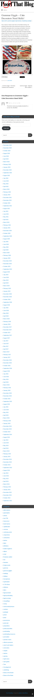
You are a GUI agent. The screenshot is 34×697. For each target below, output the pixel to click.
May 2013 (5, 478)
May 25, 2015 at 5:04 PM (14, 103)
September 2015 (7, 401)
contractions (6, 537)
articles (5, 515)
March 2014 (6, 451)
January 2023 (6, 167)
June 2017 (6, 343)
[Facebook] (32, 3)
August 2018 (6, 305)
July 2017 (5, 340)
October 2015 (6, 398)
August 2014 (6, 437)
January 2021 (6, 227)
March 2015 (6, 418)
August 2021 (6, 208)
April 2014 (5, 448)
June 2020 (6, 244)
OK (29, 135)
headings (5, 573)
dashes (5, 540)
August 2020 (6, 238)
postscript (5, 623)
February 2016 (7, 387)
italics (4, 590)
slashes (5, 653)
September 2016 (7, 368)
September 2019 (7, 269)
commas (5, 529)
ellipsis (5, 551)
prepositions (6, 625)
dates (4, 543)
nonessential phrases (8, 606)
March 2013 (6, 484)
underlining (6, 670)
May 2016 (5, 379)
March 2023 (6, 161)
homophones (6, 579)
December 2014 (7, 426)
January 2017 (6, 357)
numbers (5, 609)
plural (4, 617)
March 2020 (6, 252)
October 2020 (6, 233)
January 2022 (6, 194)
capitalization (6, 526)
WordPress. (25, 693)
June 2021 (6, 214)
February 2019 (7, 288)
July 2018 (5, 307)
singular (5, 650)
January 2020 (6, 258)
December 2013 (7, 459)
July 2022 (5, 178)
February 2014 (7, 453)
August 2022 (6, 175)
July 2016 (5, 374)
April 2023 (5, 159)
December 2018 (7, 294)
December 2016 (7, 360)
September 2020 (7, 236)
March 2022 (6, 189)
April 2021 (5, 219)
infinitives (5, 587)
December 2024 (7, 145)
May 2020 (5, 247)
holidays (5, 576)
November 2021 (7, 200)
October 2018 (6, 299)
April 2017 (5, 349)
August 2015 (6, 404)
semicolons (6, 648)
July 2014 (5, 440)
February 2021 (7, 225)
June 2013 (6, 475)
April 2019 (5, 283)
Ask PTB (5, 518)
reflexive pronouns (8, 642)
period (4, 614)
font (4, 559)
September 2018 (7, 302)
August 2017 (6, 338)
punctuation (6, 636)
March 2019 (6, 285)
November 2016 (7, 362)
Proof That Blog (9, 693)
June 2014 (6, 442)
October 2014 (6, 431)
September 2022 (7, 172)
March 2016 (6, 385)
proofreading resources (9, 634)
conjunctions (6, 535)
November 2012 (7, 495)
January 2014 (6, 456)
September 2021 (7, 205)
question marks (7, 639)
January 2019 (6, 291)
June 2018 (6, 310)
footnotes (5, 562)
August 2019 (6, 272)
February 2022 (7, 192)
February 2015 (7, 420)
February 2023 (7, 164)
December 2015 (7, 393)
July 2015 (5, 407)
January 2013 (6, 489)
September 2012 (7, 500)
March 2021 (6, 222)
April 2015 (5, 415)
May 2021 (5, 216)
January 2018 (6, 324)
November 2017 (7, 329)
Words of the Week (8, 675)
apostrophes (6, 512)
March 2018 (6, 318)
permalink (10, 80)
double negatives (7, 548)
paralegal (29, 20)
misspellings (24, 20)
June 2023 (6, 156)
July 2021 (5, 211)
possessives (6, 620)
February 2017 (7, 354)
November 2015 (7, 396)
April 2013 (5, 481)
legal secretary (18, 20)
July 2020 (5, 241)
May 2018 (5, 313)
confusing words (7, 532)
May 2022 (5, 183)
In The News (6, 584)
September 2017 (7, 335)
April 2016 (5, 382)
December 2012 (7, 492)
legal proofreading (7, 595)
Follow (5, 77)
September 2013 (7, 467)
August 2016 (6, 371)
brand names (6, 524)
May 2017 (5, 346)
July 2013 (5, 473)
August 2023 (6, 153)
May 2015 (5, 412)
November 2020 (7, 230)
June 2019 (6, 277)
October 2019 (6, 266)
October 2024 (6, 150)
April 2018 (5, 316)
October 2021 (6, 203)
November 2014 (7, 429)
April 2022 (5, 186)
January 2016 (6, 390)
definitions (5, 546)
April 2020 (5, 250)
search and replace (8, 645)
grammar (5, 568)
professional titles (7, 628)
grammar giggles (11, 20)
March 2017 (6, 351)
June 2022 (6, 181)
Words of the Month (8, 672)
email (4, 554)
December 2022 (7, 170)
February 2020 (7, 255)
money (5, 603)
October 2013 (6, 464)
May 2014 (5, 445)
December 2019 (7, 261)
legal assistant (7, 592)
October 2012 (6, 498)
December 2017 (7, 327)
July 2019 (5, 274)
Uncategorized (7, 667)
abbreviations (6, 510)
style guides (6, 661)
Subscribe (6, 128)
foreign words (6, 565)
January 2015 (6, 423)
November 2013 (7, 462)
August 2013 (6, 470)
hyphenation (6, 581)
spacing (5, 656)
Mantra (20, 693)
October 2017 (6, 332)
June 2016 (6, 376)
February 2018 (7, 321)
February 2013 (7, 486)
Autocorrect (6, 521)
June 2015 (6, 409)
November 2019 (7, 263)
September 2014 (7, 434)
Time (4, 664)
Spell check (6, 659)
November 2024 (7, 148)
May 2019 (5, 280)
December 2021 (7, 197)
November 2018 (7, 296)
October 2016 (6, 365)
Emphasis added (7, 557)
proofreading (6, 631)
